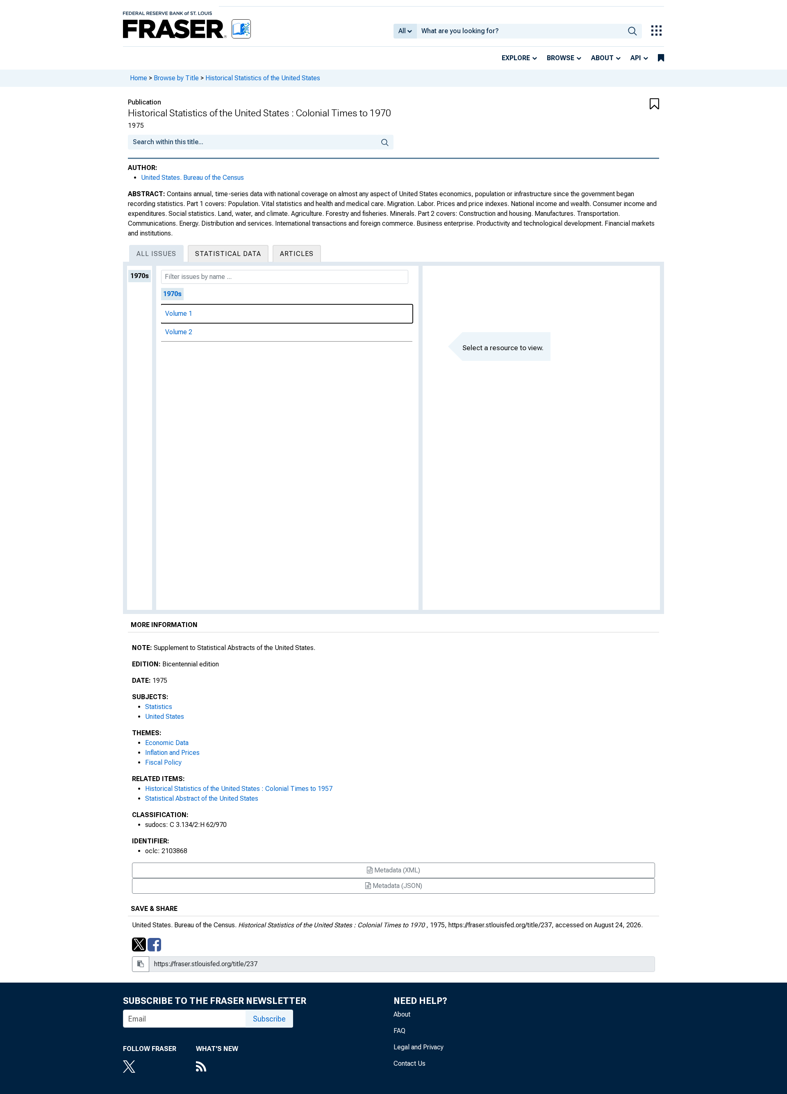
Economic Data (167, 743)
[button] (615, 104)
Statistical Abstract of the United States (201, 798)
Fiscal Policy (163, 762)
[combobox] (519, 31)
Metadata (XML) (396, 870)
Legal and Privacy (419, 1047)
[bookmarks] (661, 58)
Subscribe (269, 1019)
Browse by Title (176, 78)
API (635, 58)
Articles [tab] (297, 254)
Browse (560, 58)
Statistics (158, 707)
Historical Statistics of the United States (262, 78)
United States (164, 716)
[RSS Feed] (217, 1067)
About (602, 58)
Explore (516, 58)
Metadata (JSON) (396, 886)
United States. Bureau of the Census (192, 177)
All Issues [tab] (156, 254)
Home (138, 78)
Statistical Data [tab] (228, 254)
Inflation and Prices (172, 753)
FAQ (399, 1031)
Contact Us (409, 1063)
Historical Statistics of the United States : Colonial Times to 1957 (238, 789)
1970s (139, 276)
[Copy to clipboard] (140, 964)
